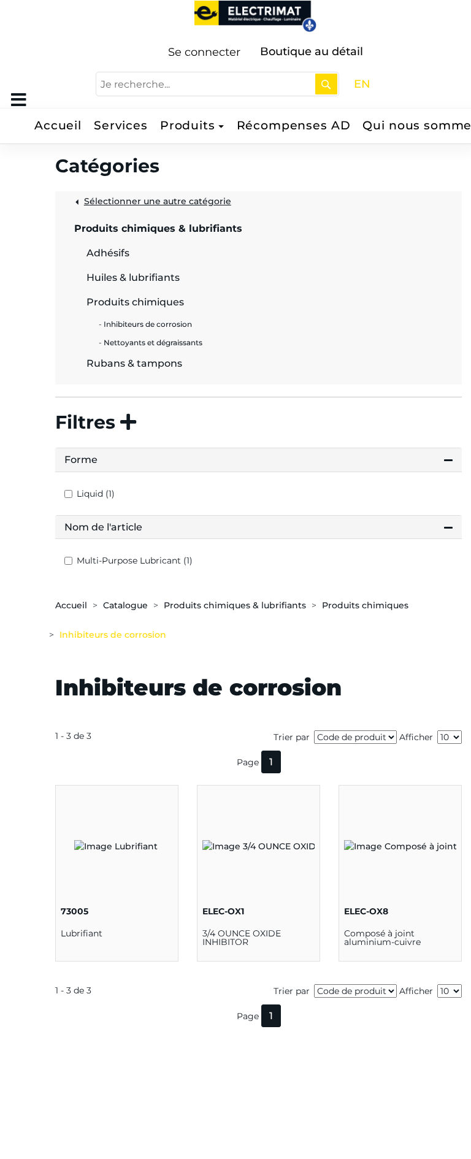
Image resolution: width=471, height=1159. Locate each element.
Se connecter (204, 52)
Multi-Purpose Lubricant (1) (135, 560)
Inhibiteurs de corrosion (112, 634)
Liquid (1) (96, 493)
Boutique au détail (311, 51)
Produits (187, 125)
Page (248, 762)
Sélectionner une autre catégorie (157, 201)
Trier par (292, 737)
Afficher (416, 737)
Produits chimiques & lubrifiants (235, 605)
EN (362, 84)
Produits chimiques (365, 605)
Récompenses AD (294, 125)
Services (121, 125)
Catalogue (125, 605)
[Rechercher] (326, 84)
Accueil (58, 125)
